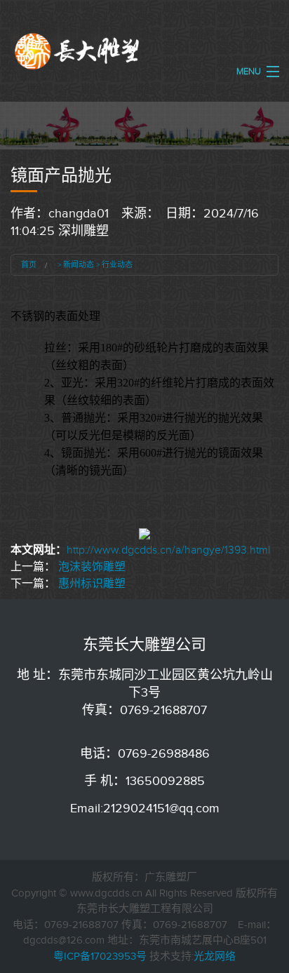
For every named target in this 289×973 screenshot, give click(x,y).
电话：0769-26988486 (145, 753)
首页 (28, 264)
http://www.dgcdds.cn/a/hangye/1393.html (168, 550)
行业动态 (117, 264)
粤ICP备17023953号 (100, 956)
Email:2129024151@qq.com (145, 808)
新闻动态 (78, 264)
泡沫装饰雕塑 (92, 567)
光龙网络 (215, 956)
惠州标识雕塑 (92, 583)
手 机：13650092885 (144, 781)
